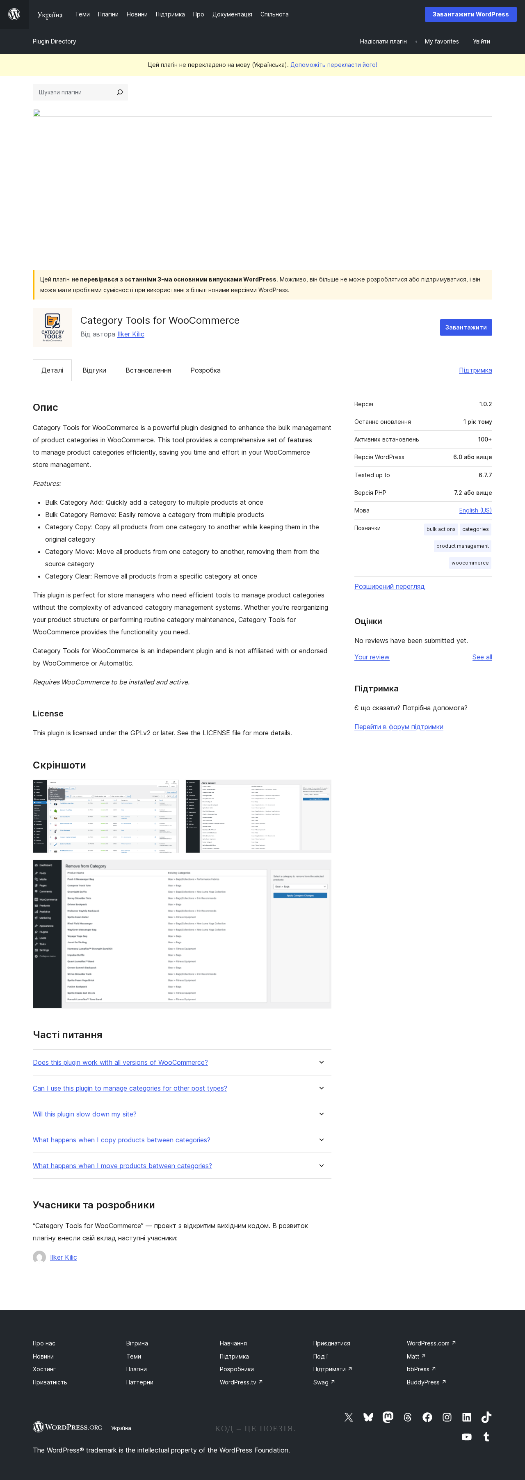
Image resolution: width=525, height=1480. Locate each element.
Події (320, 1356)
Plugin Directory (54, 41)
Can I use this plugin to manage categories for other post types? (130, 1088)
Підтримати (333, 1369)
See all (482, 657)
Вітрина (137, 1343)
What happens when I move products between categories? (122, 1166)
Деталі (52, 370)
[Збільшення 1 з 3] (168, 791)
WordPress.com (432, 1343)
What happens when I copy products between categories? (121, 1140)
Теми (133, 1356)
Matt (416, 1356)
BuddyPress (427, 1382)
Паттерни (139, 1382)
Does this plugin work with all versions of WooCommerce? (120, 1062)
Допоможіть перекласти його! (333, 64)
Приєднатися (331, 1343)
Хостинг (44, 1369)
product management (462, 546)
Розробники (237, 1369)
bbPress (421, 1369)
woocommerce (470, 563)
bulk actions (441, 529)
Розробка (205, 370)
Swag (324, 1382)
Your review (372, 657)
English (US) (475, 510)
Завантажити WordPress (471, 14)
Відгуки (94, 370)
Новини (43, 1356)
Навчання (233, 1343)
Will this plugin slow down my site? (85, 1114)
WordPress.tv (241, 1382)
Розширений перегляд (389, 586)
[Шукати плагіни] (120, 92)
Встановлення (148, 370)
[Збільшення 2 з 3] (320, 791)
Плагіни (136, 1369)
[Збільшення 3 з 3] (320, 871)
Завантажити (466, 327)
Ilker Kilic (130, 334)
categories (475, 529)
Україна (121, 1428)
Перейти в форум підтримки (398, 727)
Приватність (50, 1382)
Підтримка (475, 370)
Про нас (44, 1343)
